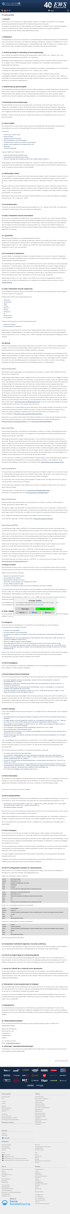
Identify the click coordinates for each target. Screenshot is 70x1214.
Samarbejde (38, 1124)
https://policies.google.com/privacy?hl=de (52, 462)
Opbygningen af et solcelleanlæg (42, 1160)
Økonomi (37, 1144)
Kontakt (37, 1166)
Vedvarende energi (6, 1148)
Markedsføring (39, 1109)
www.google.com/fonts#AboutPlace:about (38, 490)
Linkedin (6, 1138)
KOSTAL (4, 1103)
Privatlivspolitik (6, 1194)
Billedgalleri (4, 1180)
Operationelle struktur (7, 1188)
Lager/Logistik (39, 1102)
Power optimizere (6, 1116)
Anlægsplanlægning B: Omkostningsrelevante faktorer (16, 1160)
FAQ (36, 1152)
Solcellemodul (38, 1156)
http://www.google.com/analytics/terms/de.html (14, 421)
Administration (38, 1188)
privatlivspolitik (39, 604)
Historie (3, 1171)
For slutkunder (39, 1196)
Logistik (37, 1179)
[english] (10, 10)
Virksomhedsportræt (7, 1169)
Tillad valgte (25, 609)
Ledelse (37, 1171)
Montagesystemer (6, 1108)
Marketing (37, 1185)
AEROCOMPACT (6, 1110)
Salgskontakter (38, 1174)
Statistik (35, 612)
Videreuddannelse (40, 1106)
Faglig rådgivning (39, 1100)
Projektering (38, 1177)
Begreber (37, 1159)
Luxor (3, 1098)
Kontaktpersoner (39, 1169)
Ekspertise (5, 1141)
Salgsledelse (38, 1173)
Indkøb (36, 1187)
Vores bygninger (6, 1178)
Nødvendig (21, 612)
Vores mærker (6, 1094)
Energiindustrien (5, 1146)
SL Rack (4, 1111)
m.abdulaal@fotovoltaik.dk (13, 1043)
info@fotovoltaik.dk (7, 282)
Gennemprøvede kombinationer (10, 1119)
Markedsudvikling (6, 1144)
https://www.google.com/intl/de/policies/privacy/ (14, 561)
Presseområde (6, 1185)
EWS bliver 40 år (6, 1196)
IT (35, 1190)
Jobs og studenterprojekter (42, 1203)
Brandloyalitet (38, 1121)
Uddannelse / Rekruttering (41, 1119)
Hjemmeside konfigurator (42, 1098)
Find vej (37, 1201)
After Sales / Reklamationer (42, 1107)
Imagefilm (4, 1176)
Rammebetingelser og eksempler (42, 1146)
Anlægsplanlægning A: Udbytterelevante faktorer (15, 1158)
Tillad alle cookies (45, 609)
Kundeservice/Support (40, 1114)
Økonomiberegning (39, 1150)
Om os (4, 1166)
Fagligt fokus (38, 1118)
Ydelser (37, 1094)
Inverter (4, 1101)
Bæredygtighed (6, 1187)
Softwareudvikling (39, 1191)
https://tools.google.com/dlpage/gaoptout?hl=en (27, 401)
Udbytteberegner (39, 1148)
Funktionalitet (7, 1154)
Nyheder (4, 1130)
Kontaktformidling (39, 1104)
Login (52, 10)
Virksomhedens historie (40, 1122)
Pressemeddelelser (7, 1190)
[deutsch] (5, 10)
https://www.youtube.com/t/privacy (44, 518)
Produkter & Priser (8, 1122)
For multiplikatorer (40, 1198)
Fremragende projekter (40, 1116)
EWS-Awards (38, 1111)
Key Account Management (41, 1176)
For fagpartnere (39, 1194)
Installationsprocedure (9, 1156)
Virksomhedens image (40, 1113)
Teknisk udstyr (5, 1182)
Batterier (4, 1106)
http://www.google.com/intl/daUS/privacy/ (38, 492)
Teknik (3, 1152)
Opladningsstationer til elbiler (9, 1117)
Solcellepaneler (6, 1096)
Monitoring (4, 1114)
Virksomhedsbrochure (7, 1174)
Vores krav (4, 1173)
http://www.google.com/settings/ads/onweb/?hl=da (28, 414)
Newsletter (4, 1135)
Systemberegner (39, 1096)
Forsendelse (38, 1180)
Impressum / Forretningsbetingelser (11, 1192)
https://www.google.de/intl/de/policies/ (42, 421)
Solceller (4, 1150)
